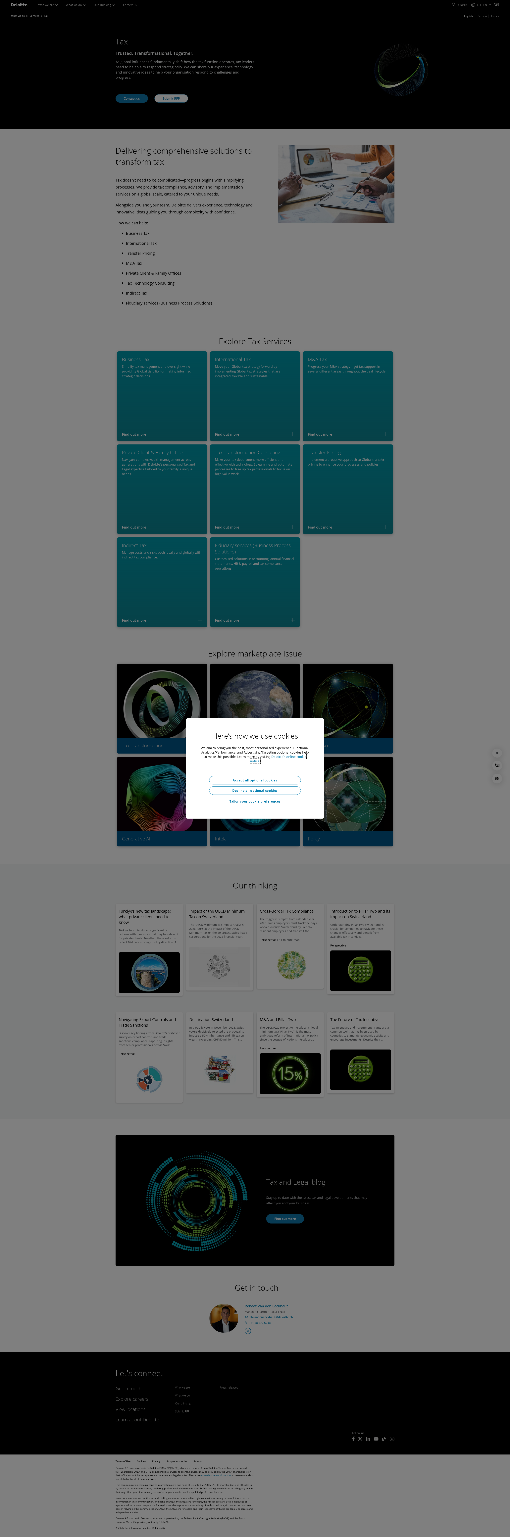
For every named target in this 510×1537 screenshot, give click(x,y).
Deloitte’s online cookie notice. (278, 759)
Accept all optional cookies (255, 780)
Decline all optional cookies (255, 790)
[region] (255, 768)
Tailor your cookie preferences (255, 801)
